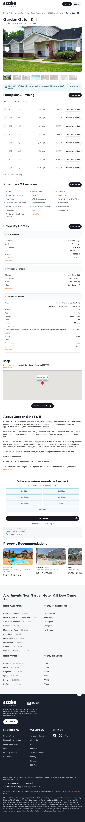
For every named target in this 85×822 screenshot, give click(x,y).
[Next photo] (77, 49)
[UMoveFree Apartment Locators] (9, 703)
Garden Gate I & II (20, 19)
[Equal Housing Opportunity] (33, 703)
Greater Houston (17, 13)
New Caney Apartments (36, 13)
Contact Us (7, 757)
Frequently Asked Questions (14, 740)
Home (5, 13)
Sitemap (33, 761)
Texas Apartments (37, 736)
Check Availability (73, 109)
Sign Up (67, 4)
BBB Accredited (36, 765)
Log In (76, 4)
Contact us (10, 722)
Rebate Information (10, 744)
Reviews (33, 748)
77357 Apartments (55, 13)
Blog (5, 748)
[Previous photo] (7, 49)
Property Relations (10, 752)
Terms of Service (37, 752)
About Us (34, 740)
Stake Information (73, 791)
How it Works (8, 736)
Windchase (7, 567)
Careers (33, 744)
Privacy (33, 757)
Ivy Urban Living (42, 567)
